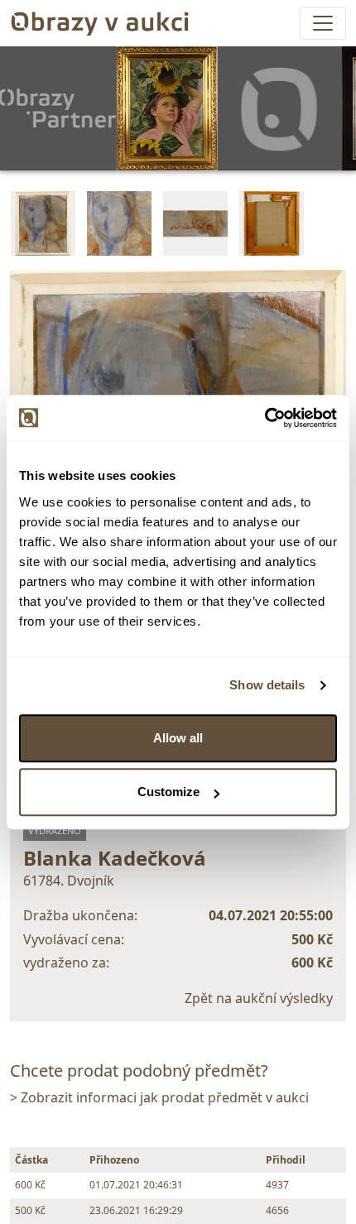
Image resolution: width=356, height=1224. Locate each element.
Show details (267, 685)
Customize (168, 792)
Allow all (178, 738)
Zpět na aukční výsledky (259, 998)
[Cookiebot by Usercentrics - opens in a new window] (264, 418)
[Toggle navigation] (323, 23)
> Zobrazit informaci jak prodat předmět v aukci (159, 1097)
